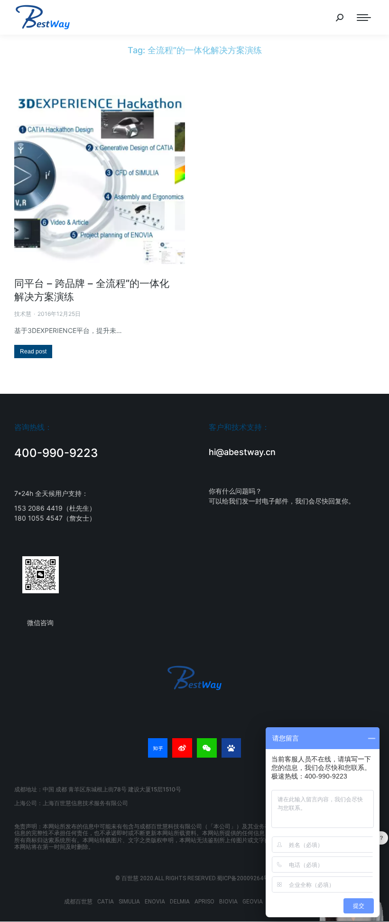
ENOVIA (155, 901)
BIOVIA (228, 901)
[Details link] (99, 179)
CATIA (105, 901)
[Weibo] (182, 748)
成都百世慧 (78, 901)
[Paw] (231, 748)
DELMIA (180, 901)
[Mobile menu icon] (364, 17)
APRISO (204, 901)
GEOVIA (252, 901)
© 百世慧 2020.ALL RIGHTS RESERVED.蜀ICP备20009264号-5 (194, 878)
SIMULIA (129, 901)
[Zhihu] (158, 748)
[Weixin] (207, 748)
